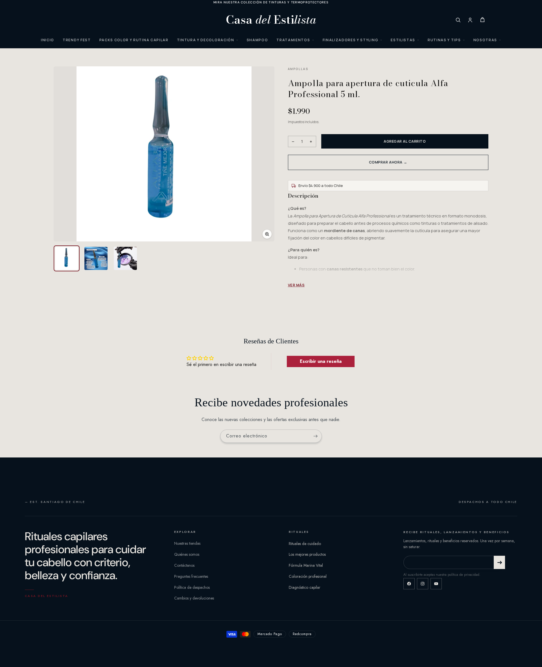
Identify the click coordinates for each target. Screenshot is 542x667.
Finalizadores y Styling (351, 40)
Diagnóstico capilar (304, 587)
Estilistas (403, 40)
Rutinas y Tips (444, 40)
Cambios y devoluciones (194, 598)
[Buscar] (458, 20)
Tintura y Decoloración (205, 40)
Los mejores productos (307, 554)
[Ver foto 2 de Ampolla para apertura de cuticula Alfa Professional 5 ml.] (96, 258)
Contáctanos (184, 565)
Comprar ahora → (388, 162)
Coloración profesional (308, 576)
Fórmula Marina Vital (306, 565)
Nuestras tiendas (187, 543)
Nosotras (485, 40)
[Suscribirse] (315, 436)
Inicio (47, 40)
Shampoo (257, 40)
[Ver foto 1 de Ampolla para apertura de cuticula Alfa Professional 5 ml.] (67, 258)
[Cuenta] (470, 20)
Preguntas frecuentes (191, 576)
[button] (164, 153)
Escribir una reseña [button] (321, 361)
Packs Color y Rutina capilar (134, 40)
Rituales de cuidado (305, 543)
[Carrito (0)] (482, 20)
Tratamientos (293, 40)
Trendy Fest (77, 40)
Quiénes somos (186, 554)
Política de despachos (192, 587)
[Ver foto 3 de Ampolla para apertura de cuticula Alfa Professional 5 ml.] (125, 258)
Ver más (296, 285)
